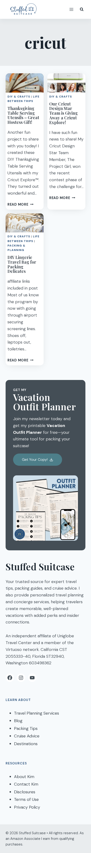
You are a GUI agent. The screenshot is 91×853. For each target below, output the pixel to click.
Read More (20, 204)
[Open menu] (71, 9)
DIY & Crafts (18, 96)
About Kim (24, 776)
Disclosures (24, 792)
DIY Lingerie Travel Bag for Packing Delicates (21, 264)
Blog (18, 721)
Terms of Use (26, 799)
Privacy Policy (27, 807)
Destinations (26, 744)
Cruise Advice (26, 736)
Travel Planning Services (36, 713)
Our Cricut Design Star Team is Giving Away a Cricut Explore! (63, 113)
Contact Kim (26, 784)
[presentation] (25, 83)
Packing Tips (26, 728)
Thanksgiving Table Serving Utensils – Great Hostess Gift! (23, 115)
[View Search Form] (81, 9)
